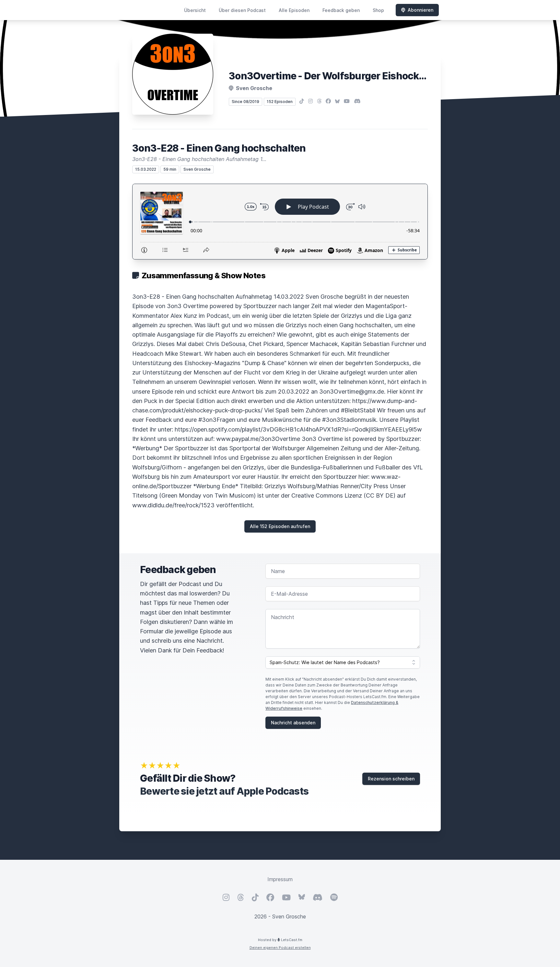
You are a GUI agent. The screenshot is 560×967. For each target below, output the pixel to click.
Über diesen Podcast (242, 10)
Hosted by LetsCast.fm (280, 940)
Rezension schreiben (391, 778)
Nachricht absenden (293, 722)
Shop (378, 10)
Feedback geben (341, 10)
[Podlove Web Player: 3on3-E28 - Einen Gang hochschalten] (280, 221)
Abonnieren (420, 10)
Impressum (280, 879)
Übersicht (195, 10)
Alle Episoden (294, 10)
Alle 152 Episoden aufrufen (280, 526)
